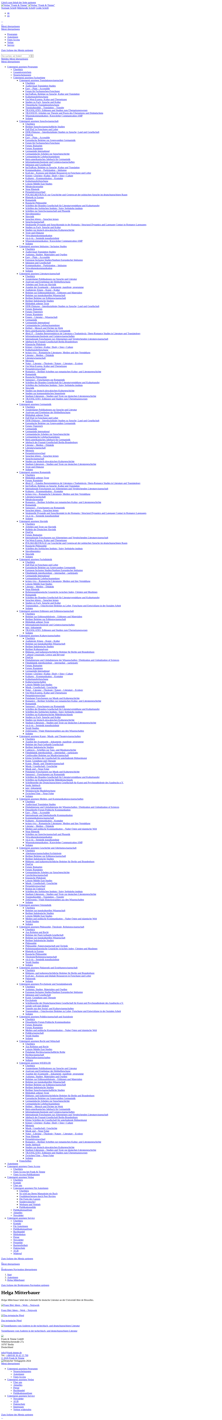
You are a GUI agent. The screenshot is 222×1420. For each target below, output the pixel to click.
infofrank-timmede (11, 1352)
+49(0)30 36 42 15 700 (17, 1355)
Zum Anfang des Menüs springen (17, 50)
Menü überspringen (10, 26)
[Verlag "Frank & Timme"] (28, 5)
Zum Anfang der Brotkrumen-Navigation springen (25, 1285)
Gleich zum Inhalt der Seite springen (18, 2)
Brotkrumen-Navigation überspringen (19, 1269)
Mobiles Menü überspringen (14, 59)
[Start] (1, 53)
